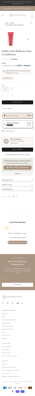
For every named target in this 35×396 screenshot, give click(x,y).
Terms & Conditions (7, 326)
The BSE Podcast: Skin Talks (10, 370)
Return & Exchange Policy (9, 320)
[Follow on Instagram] (8, 303)
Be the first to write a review (17, 242)
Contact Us (5, 314)
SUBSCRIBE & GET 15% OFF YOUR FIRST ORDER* (17, 8)
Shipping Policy (6, 323)
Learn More (15, 73)
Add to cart (17, 102)
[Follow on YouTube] (18, 303)
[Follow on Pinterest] (13, 303)
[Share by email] (16, 196)
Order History (6, 353)
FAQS (3, 317)
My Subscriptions (7, 346)
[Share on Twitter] (10, 196)
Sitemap (4, 338)
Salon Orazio (6, 373)
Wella (12, 23)
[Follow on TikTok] (23, 303)
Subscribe (17, 284)
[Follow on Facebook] (3, 303)
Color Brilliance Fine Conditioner (14, 25)
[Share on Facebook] (8, 196)
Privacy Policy (6, 335)
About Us (4, 364)
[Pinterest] (28, 39)
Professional (7, 78)
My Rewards (5, 350)
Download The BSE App (9, 367)
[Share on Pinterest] (14, 196)
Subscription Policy (7, 329)
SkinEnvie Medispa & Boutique (11, 376)
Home (6, 23)
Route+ (4, 332)
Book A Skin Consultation (9, 356)
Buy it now (17, 149)
